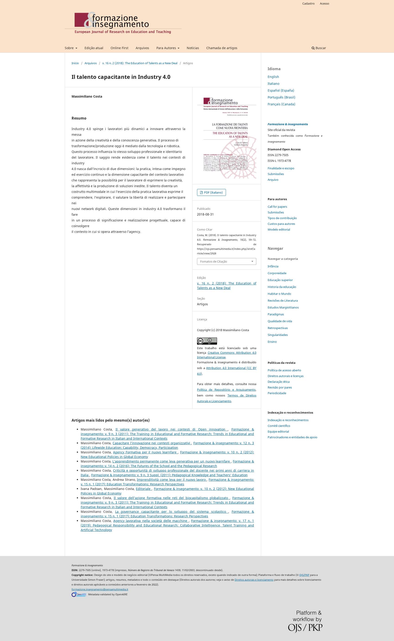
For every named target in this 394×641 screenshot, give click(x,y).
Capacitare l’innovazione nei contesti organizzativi (152, 443)
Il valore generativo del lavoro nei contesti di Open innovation (172, 429)
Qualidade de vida (280, 321)
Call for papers (277, 207)
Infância (273, 266)
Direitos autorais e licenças (285, 376)
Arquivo (273, 180)
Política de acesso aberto (284, 370)
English (273, 76)
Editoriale (144, 489)
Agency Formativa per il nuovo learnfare (145, 452)
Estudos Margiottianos (283, 307)
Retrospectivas (278, 328)
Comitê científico (279, 426)
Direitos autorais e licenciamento (254, 579)
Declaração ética (279, 382)
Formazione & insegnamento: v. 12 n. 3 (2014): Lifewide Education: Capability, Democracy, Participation (167, 445)
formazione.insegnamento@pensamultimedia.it (100, 589)
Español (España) (281, 90)
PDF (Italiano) (213, 192)
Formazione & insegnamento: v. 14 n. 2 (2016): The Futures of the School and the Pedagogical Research (167, 463)
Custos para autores (281, 224)
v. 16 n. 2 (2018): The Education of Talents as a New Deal (139, 63)
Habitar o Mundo (279, 294)
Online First (119, 48)
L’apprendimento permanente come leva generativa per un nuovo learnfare (171, 461)
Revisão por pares (280, 387)
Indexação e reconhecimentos (288, 420)
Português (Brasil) (281, 97)
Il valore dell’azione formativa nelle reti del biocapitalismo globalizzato (172, 498)
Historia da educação (282, 287)
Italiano (273, 83)
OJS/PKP (304, 575)
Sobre (70, 48)
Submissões (276, 174)
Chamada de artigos (221, 48)
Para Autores (166, 48)
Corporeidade (277, 273)
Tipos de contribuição (282, 218)
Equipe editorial (278, 431)
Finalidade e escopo (281, 168)
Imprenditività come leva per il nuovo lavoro (172, 479)
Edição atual (94, 48)
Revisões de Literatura (283, 300)
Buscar (320, 48)
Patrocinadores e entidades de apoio (292, 437)
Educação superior (280, 280)
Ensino (272, 342)
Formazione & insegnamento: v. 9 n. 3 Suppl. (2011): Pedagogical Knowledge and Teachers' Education (169, 475)
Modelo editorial (279, 229)
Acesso (324, 3)
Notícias (193, 48)
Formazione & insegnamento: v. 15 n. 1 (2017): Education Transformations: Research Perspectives (167, 481)
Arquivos (142, 48)
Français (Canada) (281, 104)
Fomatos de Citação (213, 261)
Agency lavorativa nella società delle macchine (151, 521)
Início (75, 63)
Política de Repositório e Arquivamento (226, 390)
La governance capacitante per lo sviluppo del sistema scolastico (171, 511)
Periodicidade (277, 393)
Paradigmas (276, 314)
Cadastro (308, 3)
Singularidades (278, 335)
